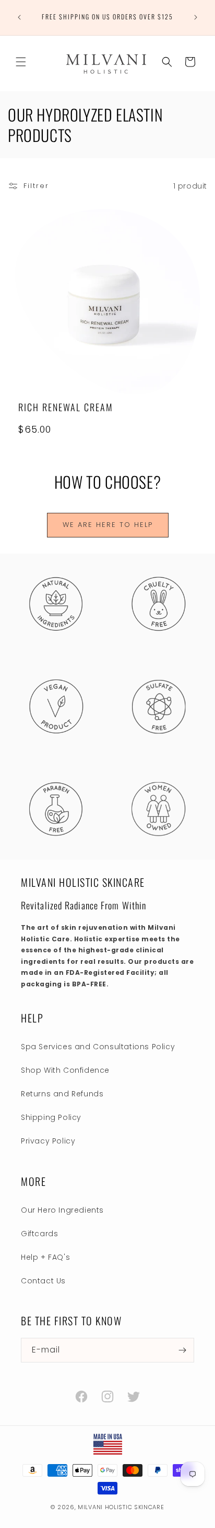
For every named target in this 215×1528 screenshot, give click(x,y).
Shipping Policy (51, 1117)
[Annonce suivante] (195, 17)
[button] (20, 61)
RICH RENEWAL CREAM (65, 407)
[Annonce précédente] (19, 17)
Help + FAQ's (45, 1257)
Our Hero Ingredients (62, 1210)
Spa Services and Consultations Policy (98, 1046)
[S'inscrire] (182, 1350)
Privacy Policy (48, 1141)
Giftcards (39, 1233)
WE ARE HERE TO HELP (108, 525)
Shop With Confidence (65, 1070)
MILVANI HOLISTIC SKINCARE (121, 1507)
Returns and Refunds (62, 1094)
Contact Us (43, 1281)
